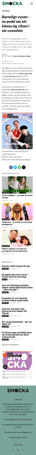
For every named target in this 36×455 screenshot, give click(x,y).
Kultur (4, 279)
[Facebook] (11, 167)
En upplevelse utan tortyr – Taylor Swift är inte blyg (15, 275)
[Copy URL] (24, 167)
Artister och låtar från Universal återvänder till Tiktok (14, 311)
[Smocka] (12, 3)
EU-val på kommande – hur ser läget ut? (17, 322)
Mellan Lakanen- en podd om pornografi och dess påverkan (14, 250)
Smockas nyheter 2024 (11, 380)
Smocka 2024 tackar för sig (16, 266)
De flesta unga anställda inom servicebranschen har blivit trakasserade (17, 334)
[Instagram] (18, 450)
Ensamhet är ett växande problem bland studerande (15, 299)
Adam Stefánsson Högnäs (22, 56)
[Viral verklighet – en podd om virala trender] (17, 185)
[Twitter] (15, 167)
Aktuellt (5, 268)
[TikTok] (23, 450)
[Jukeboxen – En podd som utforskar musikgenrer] (17, 211)
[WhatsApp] (19, 167)
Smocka (3, 380)
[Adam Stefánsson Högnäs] (4, 56)
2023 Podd (6, 11)
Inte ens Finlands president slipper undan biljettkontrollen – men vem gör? (17, 287)
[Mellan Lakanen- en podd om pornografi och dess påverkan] (17, 238)
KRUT (25, 437)
